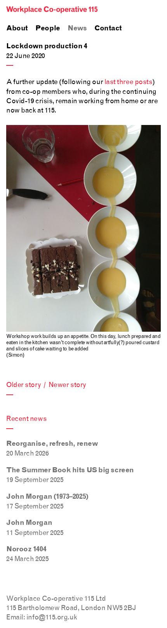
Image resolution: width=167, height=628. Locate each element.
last (110, 81)
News (77, 28)
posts (144, 81)
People (47, 28)
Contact (108, 28)
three (125, 81)
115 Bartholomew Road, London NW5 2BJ (71, 607)
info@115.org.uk (51, 616)
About (17, 28)
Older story (23, 384)
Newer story (67, 384)
